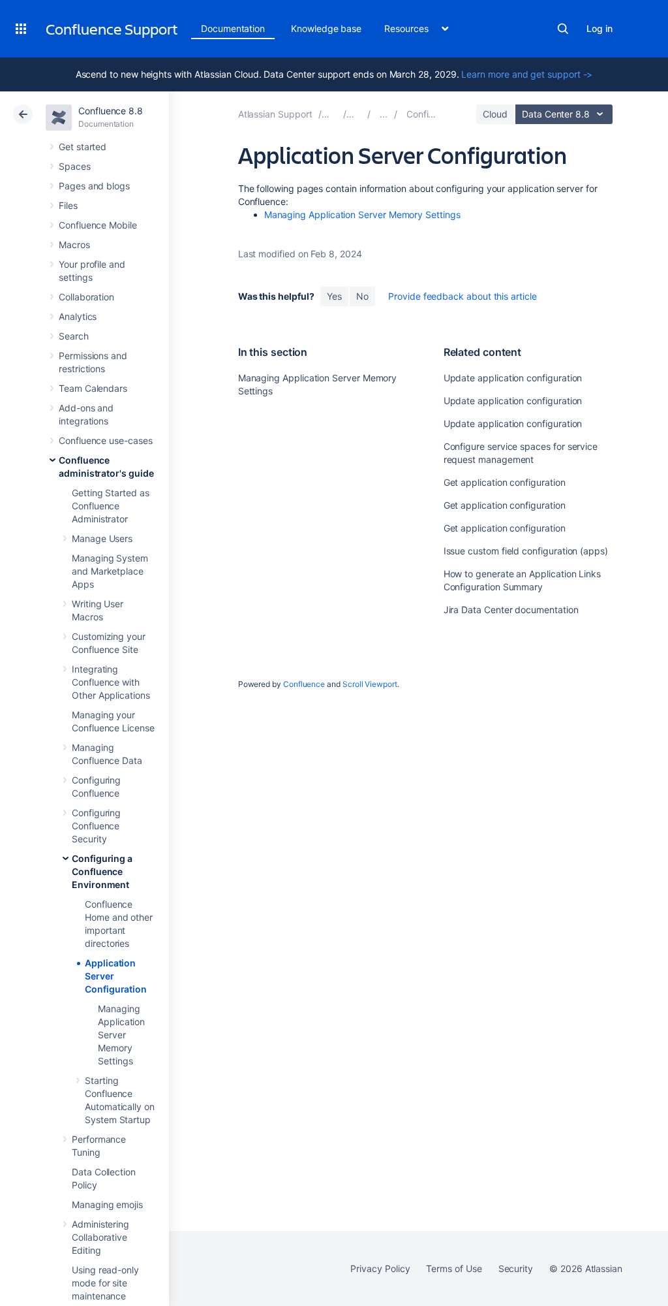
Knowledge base (326, 28)
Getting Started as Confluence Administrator (110, 505)
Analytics (78, 316)
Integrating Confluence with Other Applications (111, 682)
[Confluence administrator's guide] (383, 113)
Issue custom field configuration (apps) (526, 550)
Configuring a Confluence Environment (102, 871)
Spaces (75, 166)
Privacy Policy (380, 1268)
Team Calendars (93, 388)
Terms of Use (453, 1268)
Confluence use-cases (106, 440)
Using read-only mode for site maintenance (105, 1282)
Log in (599, 28)
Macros (74, 244)
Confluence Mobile (98, 225)
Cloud (495, 113)
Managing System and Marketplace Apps (110, 571)
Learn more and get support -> (526, 74)
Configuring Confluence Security (96, 825)
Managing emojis (107, 1204)
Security (515, 1268)
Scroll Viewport (369, 684)
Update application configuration (513, 377)
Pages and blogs (94, 185)
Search (563, 28)
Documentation (233, 28)
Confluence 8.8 (110, 110)
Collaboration (86, 296)
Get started (82, 146)
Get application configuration (505, 482)
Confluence (304, 684)
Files (68, 205)
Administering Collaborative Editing (100, 1237)
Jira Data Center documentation (511, 609)
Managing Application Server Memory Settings (121, 1034)
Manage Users (102, 538)
